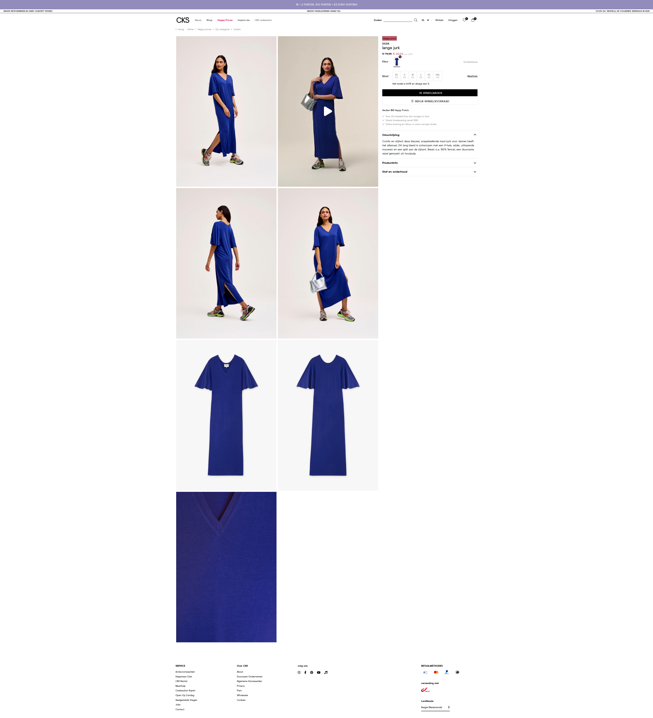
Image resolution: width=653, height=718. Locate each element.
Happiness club (183, 676)
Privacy (241, 686)
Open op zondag (184, 695)
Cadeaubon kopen (185, 690)
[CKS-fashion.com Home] (183, 20)
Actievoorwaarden (185, 671)
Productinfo (390, 163)
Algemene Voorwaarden (249, 681)
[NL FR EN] (426, 20)
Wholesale (242, 695)
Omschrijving (390, 135)
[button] (198, 20)
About (240, 671)
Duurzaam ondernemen (250, 676)
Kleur (385, 61)
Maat (385, 76)
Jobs (177, 704)
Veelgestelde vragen (186, 700)
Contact (179, 709)
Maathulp (180, 686)
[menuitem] (198, 20)
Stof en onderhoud (394, 171)
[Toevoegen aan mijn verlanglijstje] (472, 38)
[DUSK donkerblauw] (396, 62)
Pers (239, 690)
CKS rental (181, 681)
